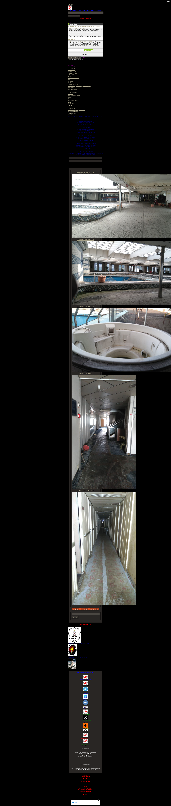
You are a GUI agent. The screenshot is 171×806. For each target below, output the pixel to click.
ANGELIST (85, 722)
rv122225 (70, 105)
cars (69, 90)
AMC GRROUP (71, 68)
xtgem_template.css (72, 114)
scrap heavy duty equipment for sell (76, 110)
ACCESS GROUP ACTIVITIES (78, 28)
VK (85, 705)
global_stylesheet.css (73, 100)
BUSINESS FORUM (75, 35)
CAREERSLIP (85, 685)
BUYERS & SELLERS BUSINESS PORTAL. (82, 41)
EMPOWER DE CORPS (85, 720)
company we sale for (72, 92)
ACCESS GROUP (85, 738)
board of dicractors (72, 89)
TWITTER (85, 693)
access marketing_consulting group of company (79, 86)
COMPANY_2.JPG (72, 73)
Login (71, 24)
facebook (70, 97)
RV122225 (70, 4)
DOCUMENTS (71, 74)
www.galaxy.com (72, 113)
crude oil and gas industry (74, 95)
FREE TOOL (77, 57)
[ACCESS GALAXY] (72, 663)
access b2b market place (73, 84)
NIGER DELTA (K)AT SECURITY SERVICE (78, 643)
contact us (70, 94)
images (69, 102)
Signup (75, 24)
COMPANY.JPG (71, 70)
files (69, 98)
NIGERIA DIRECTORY (85, 714)
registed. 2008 (71, 103)
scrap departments (72, 108)
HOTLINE (70, 57)
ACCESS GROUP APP (85, 680)
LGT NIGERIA (85, 744)
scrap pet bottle (71, 106)
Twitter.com (70, 81)
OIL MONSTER (85, 728)
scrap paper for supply (73, 111)
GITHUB (85, 732)
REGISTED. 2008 (72, 3)
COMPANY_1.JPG (72, 71)
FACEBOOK (85, 699)
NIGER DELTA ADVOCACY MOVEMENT (78, 657)
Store (69, 79)
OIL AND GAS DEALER (73, 78)
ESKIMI (85, 708)
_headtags (70, 82)
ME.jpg (69, 76)
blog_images (71, 87)
